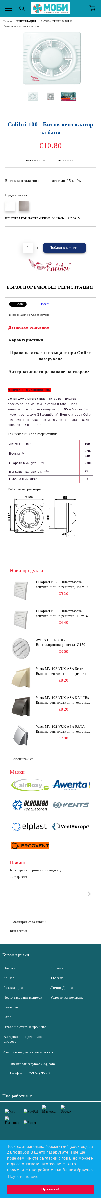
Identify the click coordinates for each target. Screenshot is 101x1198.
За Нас (9, 978)
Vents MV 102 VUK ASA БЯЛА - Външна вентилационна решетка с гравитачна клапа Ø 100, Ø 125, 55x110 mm (63, 729)
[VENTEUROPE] (71, 827)
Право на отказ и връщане (25, 1027)
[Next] (88, 893)
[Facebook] (9, 1083)
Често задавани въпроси (23, 997)
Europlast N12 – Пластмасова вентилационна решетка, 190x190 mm (63, 585)
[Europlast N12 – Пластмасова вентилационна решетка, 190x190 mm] (21, 591)
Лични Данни (61, 988)
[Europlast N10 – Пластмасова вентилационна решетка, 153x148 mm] (21, 620)
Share (20, 304)
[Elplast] (30, 827)
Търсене (56, 978)
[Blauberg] (30, 806)
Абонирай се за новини (30, 922)
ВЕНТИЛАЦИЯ (26, 21)
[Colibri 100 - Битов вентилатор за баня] (50, 84)
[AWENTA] (71, 786)
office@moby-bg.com (38, 1064)
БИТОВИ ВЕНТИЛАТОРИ (56, 21)
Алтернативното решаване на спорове (48, 371)
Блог (7, 1017)
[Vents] (71, 806)
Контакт (56, 968)
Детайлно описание (28, 327)
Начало (7, 21)
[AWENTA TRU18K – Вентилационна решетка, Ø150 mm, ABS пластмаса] (21, 649)
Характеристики (25, 340)
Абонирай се (23, 759)
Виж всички (18, 930)
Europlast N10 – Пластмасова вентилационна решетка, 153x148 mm (63, 613)
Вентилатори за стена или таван (21, 26)
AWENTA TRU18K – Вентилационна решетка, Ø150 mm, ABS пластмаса (60, 642)
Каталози (11, 1007)
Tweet (45, 304)
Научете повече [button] (23, 1176)
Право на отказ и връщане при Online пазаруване (50, 356)
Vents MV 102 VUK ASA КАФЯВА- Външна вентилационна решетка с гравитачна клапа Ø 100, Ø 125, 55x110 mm (63, 700)
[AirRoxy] (30, 786)
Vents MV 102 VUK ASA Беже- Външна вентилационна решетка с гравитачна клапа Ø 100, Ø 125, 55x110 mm (63, 671)
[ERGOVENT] (30, 846)
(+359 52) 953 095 (39, 1073)
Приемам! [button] (50, 1189)
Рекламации (13, 988)
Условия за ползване (67, 997)
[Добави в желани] (92, 235)
